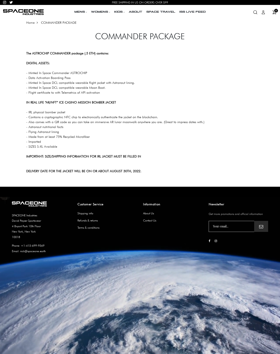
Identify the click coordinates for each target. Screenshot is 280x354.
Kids (118, 12)
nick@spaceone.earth (32, 251)
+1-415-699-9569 (32, 245)
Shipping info (85, 213)
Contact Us (149, 220)
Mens (79, 12)
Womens (99, 12)
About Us (148, 213)
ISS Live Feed (192, 12)
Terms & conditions (88, 227)
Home (30, 23)
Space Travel (160, 12)
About (135, 12)
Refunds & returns (87, 220)
